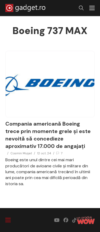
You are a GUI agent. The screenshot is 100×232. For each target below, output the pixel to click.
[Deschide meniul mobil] (92, 8)
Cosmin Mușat (21, 153)
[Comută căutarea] (81, 8)
